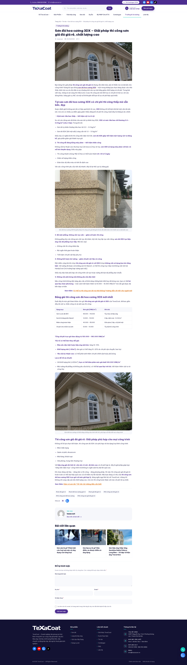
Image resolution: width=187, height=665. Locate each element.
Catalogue (117, 15)
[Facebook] (144, 2)
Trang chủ (58, 21)
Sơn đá (82, 15)
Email (96, 589)
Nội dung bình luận (60, 574)
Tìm (109, 8)
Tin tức (64, 21)
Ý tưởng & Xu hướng (132, 15)
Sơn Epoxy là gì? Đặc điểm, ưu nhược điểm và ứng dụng (92, 550)
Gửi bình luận (61, 611)
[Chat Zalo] (183, 655)
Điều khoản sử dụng (148, 661)
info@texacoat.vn (134, 652)
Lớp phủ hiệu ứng (76, 636)
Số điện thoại (59, 598)
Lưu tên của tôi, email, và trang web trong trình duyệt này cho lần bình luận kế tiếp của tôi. (84, 606)
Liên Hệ (145, 15)
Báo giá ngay (148, 8)
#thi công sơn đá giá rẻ (111, 492)
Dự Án (91, 15)
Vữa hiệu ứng (71, 15)
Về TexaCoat (43, 15)
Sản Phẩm (57, 15)
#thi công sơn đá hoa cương (65, 496)
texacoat (71, 514)
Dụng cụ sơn (75, 643)
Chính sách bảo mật (135, 661)
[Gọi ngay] (183, 649)
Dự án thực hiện (103, 636)
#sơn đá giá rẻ (61, 492)
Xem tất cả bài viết (73, 517)
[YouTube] (147, 2)
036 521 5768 (132, 647)
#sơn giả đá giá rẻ (95, 492)
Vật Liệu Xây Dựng (77, 639)
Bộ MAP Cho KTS (103, 15)
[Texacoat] (42, 8)
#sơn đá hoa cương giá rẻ (77, 492)
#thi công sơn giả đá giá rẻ (86, 496)
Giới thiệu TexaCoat (104, 632)
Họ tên (57, 589)
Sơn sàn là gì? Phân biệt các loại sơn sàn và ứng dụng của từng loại (66, 550)
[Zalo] (151, 2)
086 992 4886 (142, 647)
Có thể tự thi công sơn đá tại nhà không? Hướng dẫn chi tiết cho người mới (102, 291)
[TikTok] (155, 2)
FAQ (99, 646)
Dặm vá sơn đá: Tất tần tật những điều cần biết (83, 484)
